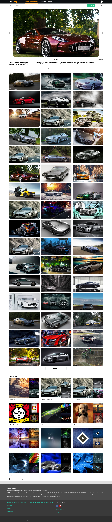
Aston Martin (64, 68)
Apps (8, 512)
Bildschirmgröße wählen (60, 509)
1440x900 (47, 502)
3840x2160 (17, 502)
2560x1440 (25, 502)
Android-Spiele (9, 505)
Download (91, 5)
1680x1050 (51, 502)
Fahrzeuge (47, 68)
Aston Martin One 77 (55, 68)
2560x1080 (38, 502)
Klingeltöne (9, 508)
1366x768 (13, 502)
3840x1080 (43, 502)
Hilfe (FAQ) (57, 512)
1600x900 (21, 502)
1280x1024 (30, 502)
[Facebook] (57, 506)
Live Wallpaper (9, 509)
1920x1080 (9, 502)
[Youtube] (60, 506)
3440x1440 (34, 502)
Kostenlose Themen (10, 511)
